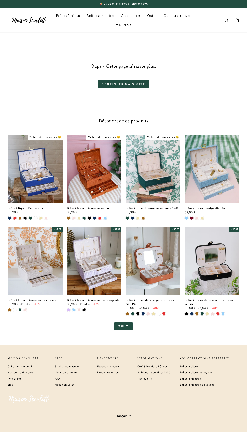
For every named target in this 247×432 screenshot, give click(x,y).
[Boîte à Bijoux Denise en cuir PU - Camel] (20, 218)
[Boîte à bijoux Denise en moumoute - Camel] (9, 310)
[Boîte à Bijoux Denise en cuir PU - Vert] (30, 218)
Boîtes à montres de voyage (197, 384)
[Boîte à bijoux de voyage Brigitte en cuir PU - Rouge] (164, 314)
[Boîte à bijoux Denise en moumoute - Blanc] (15, 310)
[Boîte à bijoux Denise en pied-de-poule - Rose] (79, 310)
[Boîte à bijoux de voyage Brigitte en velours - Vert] (202, 314)
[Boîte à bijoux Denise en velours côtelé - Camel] (143, 218)
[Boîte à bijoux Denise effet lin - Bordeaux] (192, 218)
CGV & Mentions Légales (152, 366)
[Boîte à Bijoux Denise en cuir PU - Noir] (25, 218)
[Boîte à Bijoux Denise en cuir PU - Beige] (41, 218)
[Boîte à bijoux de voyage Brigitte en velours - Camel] (197, 314)
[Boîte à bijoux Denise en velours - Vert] (84, 218)
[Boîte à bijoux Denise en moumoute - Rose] (25, 310)
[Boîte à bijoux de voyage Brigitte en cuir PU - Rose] (148, 314)
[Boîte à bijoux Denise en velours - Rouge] (100, 218)
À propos (123, 24)
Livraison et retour (66, 372)
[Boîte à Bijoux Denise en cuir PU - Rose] (46, 218)
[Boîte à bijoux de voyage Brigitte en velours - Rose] (212, 314)
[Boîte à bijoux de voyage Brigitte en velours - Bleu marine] (192, 314)
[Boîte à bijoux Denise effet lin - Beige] (202, 218)
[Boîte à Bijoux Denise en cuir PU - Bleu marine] (9, 218)
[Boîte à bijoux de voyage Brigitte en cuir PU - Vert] (132, 314)
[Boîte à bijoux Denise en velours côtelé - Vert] (127, 218)
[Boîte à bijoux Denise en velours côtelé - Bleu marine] (132, 218)
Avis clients (15, 378)
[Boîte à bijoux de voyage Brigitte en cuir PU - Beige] (153, 314)
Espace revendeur (108, 366)
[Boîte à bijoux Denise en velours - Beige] (79, 218)
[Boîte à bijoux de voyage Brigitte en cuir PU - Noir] (138, 314)
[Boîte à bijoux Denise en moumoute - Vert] (20, 310)
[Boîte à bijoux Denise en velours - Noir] (89, 218)
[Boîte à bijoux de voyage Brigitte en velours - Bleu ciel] (223, 314)
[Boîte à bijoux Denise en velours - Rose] (74, 218)
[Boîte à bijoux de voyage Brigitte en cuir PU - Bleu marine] (143, 314)
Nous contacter (64, 384)
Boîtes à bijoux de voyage (196, 372)
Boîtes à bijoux (68, 16)
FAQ (57, 378)
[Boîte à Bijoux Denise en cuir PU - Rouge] (15, 218)
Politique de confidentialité (153, 372)
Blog (10, 384)
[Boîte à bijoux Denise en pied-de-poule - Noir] (84, 310)
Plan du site (144, 378)
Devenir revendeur (108, 372)
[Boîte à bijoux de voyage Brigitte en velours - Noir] (186, 314)
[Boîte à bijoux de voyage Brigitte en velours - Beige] (207, 314)
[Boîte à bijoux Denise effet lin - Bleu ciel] (186, 218)
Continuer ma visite (123, 84)
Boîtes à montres (100, 16)
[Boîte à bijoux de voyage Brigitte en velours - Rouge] (218, 314)
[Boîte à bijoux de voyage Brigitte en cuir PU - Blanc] (159, 314)
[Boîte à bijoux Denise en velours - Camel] (68, 218)
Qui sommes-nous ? (20, 366)
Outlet (152, 16)
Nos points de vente (20, 372)
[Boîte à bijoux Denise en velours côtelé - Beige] (138, 218)
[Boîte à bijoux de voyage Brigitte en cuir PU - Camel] (127, 314)
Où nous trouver (177, 16)
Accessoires (131, 16)
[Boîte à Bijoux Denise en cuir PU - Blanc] (35, 218)
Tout (123, 326)
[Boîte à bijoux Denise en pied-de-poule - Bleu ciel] (74, 310)
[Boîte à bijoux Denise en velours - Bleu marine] (94, 218)
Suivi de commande (67, 366)
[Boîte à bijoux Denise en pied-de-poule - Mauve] (68, 310)
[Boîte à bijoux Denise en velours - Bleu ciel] (105, 218)
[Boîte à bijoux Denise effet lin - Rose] (197, 218)
